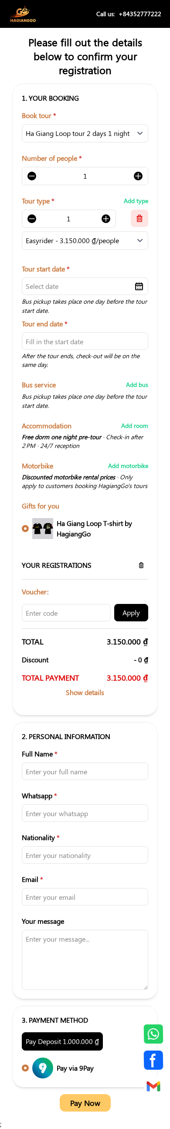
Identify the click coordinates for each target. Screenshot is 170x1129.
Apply (131, 612)
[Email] (153, 1086)
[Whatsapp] (153, 1034)
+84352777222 (140, 14)
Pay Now (85, 1103)
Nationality (41, 837)
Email (32, 879)
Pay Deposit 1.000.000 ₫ (62, 1041)
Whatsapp (39, 795)
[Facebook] (153, 1060)
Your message (43, 921)
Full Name (40, 753)
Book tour (39, 115)
